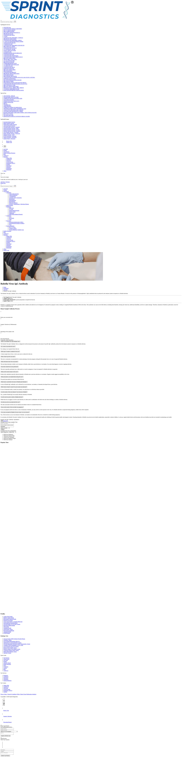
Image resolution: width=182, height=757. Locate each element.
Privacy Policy (4, 694)
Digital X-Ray (12, 211)
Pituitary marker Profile (8, 617)
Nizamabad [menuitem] (8, 165)
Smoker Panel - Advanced (9, 138)
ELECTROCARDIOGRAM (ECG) (11, 32)
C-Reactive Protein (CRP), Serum (11, 650)
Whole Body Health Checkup (10, 124)
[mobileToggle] (4, 146)
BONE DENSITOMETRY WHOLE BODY (13, 90)
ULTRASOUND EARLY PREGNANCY (13, 57)
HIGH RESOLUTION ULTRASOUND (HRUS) (14, 82)
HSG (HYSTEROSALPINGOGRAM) (12, 80)
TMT (10, 219)
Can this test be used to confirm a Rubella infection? (12, 397)
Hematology (12, 199)
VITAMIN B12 (7, 105)
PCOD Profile (6, 633)
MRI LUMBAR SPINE (8, 31)
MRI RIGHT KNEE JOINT (9, 39)
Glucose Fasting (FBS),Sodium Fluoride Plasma (14, 638)
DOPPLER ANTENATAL (9, 78)
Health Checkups (7, 231)
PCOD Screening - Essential (9, 136)
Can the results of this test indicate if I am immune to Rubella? (14, 392)
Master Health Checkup (8, 123)
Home (4, 287)
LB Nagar (8, 238)
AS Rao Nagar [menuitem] (9, 162)
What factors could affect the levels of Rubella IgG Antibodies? (14, 381)
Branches (5, 156)
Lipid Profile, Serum (8, 629)
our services (6, 191)
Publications (29, 694)
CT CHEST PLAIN (8, 66)
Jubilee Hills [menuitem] (9, 158)
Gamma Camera (12, 228)
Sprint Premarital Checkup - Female (11, 129)
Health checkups (7, 664)
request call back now (5, 735)
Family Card (9, 142)
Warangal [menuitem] (8, 167)
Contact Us (5, 155)
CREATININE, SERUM (9, 96)
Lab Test (5, 289)
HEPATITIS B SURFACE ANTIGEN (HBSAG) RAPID (16, 116)
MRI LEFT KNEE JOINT (9, 58)
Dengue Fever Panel (8, 620)
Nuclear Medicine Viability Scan (16, 229)
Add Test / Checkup (5, 182)
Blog (4, 154)
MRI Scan (11, 208)
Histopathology (12, 200)
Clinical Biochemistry (14, 193)
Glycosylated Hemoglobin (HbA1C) (11, 641)
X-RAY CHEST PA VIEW (9, 50)
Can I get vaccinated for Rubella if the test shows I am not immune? (15, 412)
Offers (4, 171)
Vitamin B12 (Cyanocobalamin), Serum (12, 642)
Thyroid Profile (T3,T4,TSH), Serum (11, 624)
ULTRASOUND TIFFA (9, 35)
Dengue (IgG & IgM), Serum (10, 647)
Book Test (5, 420)
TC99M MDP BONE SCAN (10, 63)
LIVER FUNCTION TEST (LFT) (11, 101)
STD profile (6, 626)
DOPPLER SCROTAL (8, 68)
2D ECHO (11, 218)
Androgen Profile (7, 628)
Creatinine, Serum (7, 640)
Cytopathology (12, 196)
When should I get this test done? (8, 356)
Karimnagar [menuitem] (9, 168)
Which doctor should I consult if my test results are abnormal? (14, 386)
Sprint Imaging (9, 205)
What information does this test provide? (9, 361)
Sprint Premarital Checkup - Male (10, 128)
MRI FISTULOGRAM (8, 62)
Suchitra (8, 242)
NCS (10, 224)
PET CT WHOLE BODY (9, 30)
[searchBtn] (1, 20)
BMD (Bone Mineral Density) (16, 214)
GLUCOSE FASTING (8, 99)
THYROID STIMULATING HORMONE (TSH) (14, 108)
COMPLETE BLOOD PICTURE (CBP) (12, 98)
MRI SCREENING (7, 71)
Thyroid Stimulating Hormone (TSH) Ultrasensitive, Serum (16, 644)
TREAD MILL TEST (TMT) (10, 59)
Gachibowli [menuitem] (9, 159)
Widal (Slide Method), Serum (10, 651)
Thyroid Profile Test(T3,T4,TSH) (10, 97)
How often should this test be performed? (9, 366)
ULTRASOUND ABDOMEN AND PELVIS (13, 45)
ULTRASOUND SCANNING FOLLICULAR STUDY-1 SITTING (19, 77)
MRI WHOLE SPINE (8, 81)
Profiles (5, 150)
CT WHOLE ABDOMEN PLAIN (11, 89)
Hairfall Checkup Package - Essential (11, 131)
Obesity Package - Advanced (9, 137)
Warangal (8, 245)
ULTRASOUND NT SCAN (10, 48)
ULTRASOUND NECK (9, 67)
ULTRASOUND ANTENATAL (10, 55)
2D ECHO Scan (7, 27)
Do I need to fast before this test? (8, 346)
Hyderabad (5, 288)
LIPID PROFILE (7, 106)
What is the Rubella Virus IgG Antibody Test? (10, 341)
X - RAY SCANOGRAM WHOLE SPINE (13, 41)
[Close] (1, 737)
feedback (34, 694)
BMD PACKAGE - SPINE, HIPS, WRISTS (13, 87)
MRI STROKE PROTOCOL (10, 76)
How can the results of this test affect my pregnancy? (12, 407)
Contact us (5, 670)
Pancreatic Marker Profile (9, 625)
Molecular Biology (13, 202)
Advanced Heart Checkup (9, 125)
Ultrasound (11, 213)
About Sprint (6, 659)
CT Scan (11, 209)
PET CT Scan (12, 227)
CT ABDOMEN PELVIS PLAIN (11, 64)
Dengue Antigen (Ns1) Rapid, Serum (11, 649)
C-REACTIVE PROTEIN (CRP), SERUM (13, 110)
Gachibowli (9, 237)
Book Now (3, 183)
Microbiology (12, 201)
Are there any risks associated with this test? (10, 402)
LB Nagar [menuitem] (8, 160)
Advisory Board (7, 663)
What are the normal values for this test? (9, 371)
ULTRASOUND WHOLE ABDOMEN (12, 28)
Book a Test (9, 141)
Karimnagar (9, 246)
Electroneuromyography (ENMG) (16, 223)
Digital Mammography (14, 210)
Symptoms (5, 666)
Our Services (6, 151)
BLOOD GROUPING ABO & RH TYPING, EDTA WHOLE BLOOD (19, 112)
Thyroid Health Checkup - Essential (11, 127)
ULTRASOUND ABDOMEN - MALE (12, 40)
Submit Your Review (5, 755)
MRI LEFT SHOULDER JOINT (11, 86)
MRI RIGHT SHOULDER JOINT (11, 73)
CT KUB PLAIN (7, 51)
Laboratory (8, 192)
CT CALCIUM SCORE (9, 60)
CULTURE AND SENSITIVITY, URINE (13, 111)
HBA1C (5, 103)
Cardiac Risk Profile (8, 616)
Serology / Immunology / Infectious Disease (19, 204)
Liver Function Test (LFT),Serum (10, 646)
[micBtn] (15, 186)
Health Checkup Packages (9, 153)
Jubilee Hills (9, 236)
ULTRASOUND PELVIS (9, 42)
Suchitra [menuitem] (8, 164)
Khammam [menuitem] (8, 169)
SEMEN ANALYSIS (8, 102)
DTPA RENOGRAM (8, 75)
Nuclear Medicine (10, 226)
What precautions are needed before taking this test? (12, 376)
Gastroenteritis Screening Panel (10, 623)
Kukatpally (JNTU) (10, 241)
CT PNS (5, 36)
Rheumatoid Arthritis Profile (9, 619)
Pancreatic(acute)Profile (8, 630)
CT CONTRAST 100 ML (9, 49)
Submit (2, 429)
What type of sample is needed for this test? (10, 351)
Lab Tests (5, 149)
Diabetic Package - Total (8, 134)
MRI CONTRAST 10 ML (9, 85)
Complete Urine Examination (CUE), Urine (13, 645)
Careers (5, 668)
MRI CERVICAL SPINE (9, 46)
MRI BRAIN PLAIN (8, 33)
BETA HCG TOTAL (8, 113)
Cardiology (8, 215)
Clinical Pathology (13, 195)
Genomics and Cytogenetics (15, 197)
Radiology (8, 206)
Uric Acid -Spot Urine (8, 115)
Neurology (8, 220)
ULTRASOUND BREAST (9, 72)
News (4, 665)
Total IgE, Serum (7, 653)
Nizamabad (8, 243)
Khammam (8, 247)
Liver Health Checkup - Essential (10, 132)
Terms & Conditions (11, 694)
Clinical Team (23, 694)
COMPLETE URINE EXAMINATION (12, 107)
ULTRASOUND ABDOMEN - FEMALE (13, 37)
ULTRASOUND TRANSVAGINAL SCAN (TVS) (15, 83)
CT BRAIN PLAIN (8, 44)
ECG (10, 217)
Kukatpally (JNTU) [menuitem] (10, 163)
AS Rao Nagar (9, 240)
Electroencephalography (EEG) (16, 222)
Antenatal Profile (7, 632)
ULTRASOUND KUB (8, 54)
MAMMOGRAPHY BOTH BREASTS (12, 53)
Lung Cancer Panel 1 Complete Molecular (12, 621)
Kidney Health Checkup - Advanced (11, 133)
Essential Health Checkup (9, 122)
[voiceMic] (15, 22)
